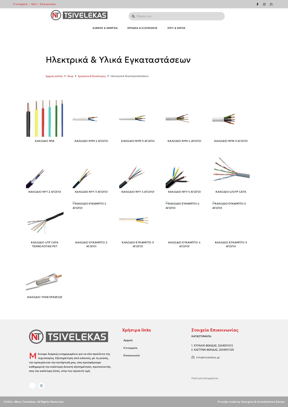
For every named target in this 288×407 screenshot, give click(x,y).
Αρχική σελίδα (54, 76)
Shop (70, 76)
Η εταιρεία (20, 4)
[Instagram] (264, 4)
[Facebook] (257, 4)
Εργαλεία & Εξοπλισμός (142, 28)
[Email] (271, 4)
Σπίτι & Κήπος (177, 28)
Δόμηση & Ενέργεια (105, 28)
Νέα (34, 4)
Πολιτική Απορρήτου (205, 378)
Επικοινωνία (48, 4)
